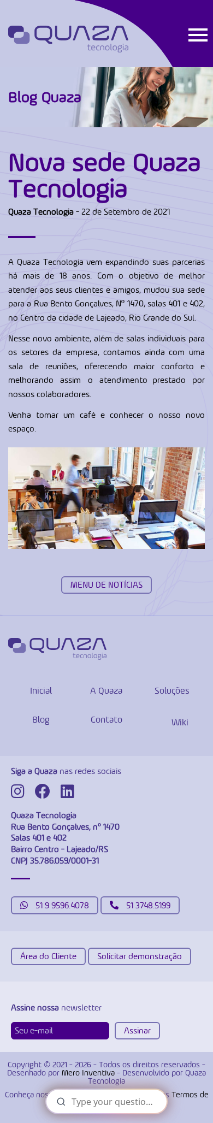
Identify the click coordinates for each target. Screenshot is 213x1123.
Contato (106, 719)
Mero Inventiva (88, 1072)
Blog (41, 719)
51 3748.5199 (147, 905)
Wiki (179, 722)
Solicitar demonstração (139, 956)
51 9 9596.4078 (61, 905)
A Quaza (106, 690)
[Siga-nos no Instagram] (22, 794)
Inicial (41, 690)
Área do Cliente (48, 956)
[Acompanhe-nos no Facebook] (46, 794)
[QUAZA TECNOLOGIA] (68, 39)
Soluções (172, 690)
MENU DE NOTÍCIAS (106, 584)
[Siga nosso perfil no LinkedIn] (71, 794)
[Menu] (198, 33)
